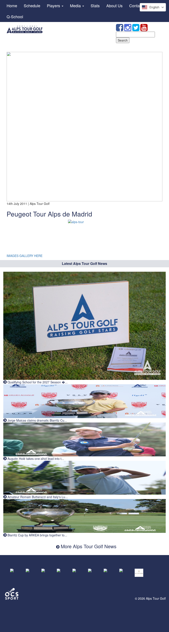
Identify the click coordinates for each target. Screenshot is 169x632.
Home (12, 5)
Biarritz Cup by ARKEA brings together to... (37, 535)
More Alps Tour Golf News (87, 546)
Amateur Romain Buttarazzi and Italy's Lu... (37, 497)
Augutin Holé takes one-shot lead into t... (35, 458)
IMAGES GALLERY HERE (24, 255)
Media (76, 5)
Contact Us (139, 5)
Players (54, 5)
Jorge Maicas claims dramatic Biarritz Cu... (37, 420)
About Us (114, 5)
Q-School (15, 16)
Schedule (32, 5)
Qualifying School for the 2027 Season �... (37, 382)
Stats (95, 5)
